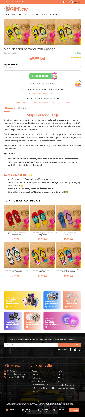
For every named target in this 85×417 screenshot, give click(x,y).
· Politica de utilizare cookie (43, 388)
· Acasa (34, 371)
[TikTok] (23, 1)
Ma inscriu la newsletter (70, 345)
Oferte (35, 14)
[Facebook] (17, 1)
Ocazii (43, 14)
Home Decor (54, 14)
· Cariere (34, 392)
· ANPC (60, 378)
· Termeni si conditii (39, 385)
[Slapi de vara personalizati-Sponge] (16, 8)
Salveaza (74, 410)
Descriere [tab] (10, 108)
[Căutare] (79, 9)
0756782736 (10, 2)
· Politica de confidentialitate (38, 379)
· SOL (59, 382)
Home (6, 14)
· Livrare (34, 375)
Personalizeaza (39, 76)
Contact (65, 14)
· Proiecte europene (65, 389)
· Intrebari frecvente (66, 385)
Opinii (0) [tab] (22, 108)
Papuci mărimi (11, 65)
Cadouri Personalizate (20, 14)
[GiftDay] (16, 365)
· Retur (60, 371)
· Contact (61, 375)
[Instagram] (19, 1)
